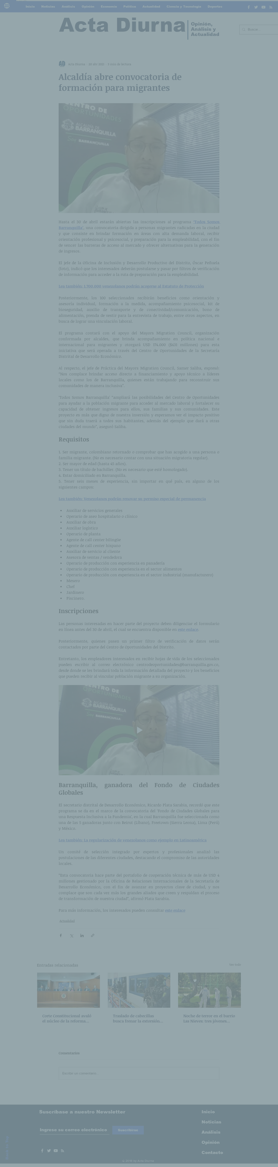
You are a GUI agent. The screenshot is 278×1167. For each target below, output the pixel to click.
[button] (212, 540)
